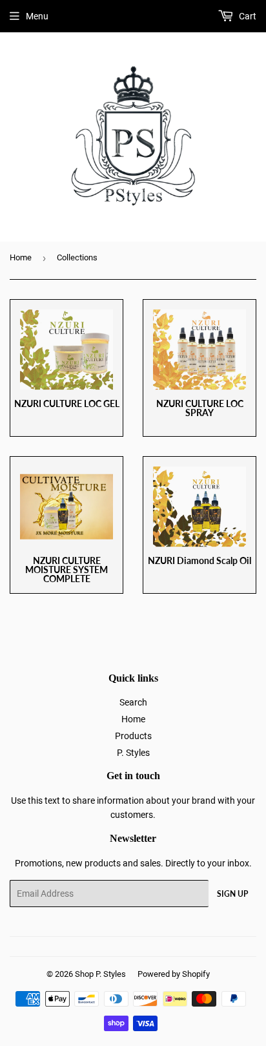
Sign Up (232, 894)
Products (133, 736)
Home (21, 257)
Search (133, 702)
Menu (37, 16)
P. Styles (133, 753)
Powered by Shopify (174, 974)
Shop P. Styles (100, 974)
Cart (246, 16)
